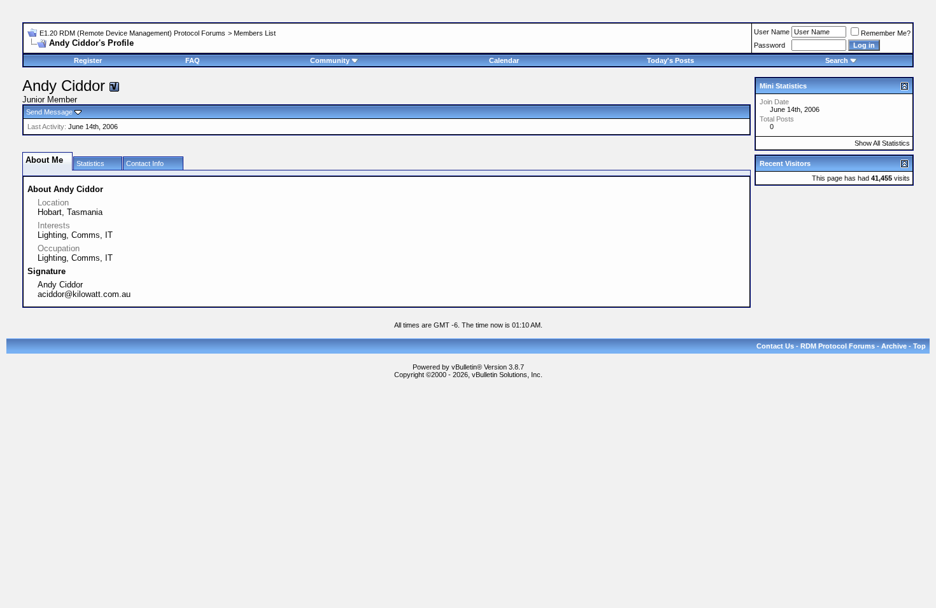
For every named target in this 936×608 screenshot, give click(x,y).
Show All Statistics (882, 143)
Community (330, 60)
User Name (772, 32)
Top (919, 346)
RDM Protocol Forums (837, 346)
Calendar (504, 60)
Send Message (49, 112)
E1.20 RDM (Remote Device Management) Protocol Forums (132, 33)
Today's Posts (670, 60)
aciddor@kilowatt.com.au (84, 294)
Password (769, 45)
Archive (894, 346)
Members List (255, 33)
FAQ (192, 60)
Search (836, 60)
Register (88, 60)
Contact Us (775, 346)
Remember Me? (886, 33)
